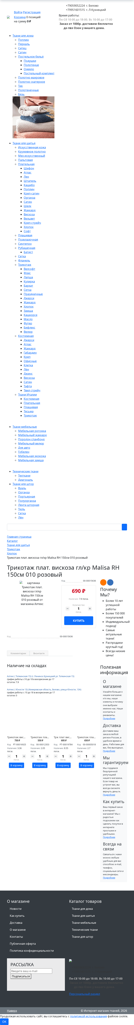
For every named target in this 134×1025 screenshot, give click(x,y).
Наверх (12, 1011)
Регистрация (31, 12)
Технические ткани (85, 930)
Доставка (16, 923)
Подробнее (109, 718)
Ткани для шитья (83, 916)
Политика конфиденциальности (32, 951)
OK (4, 1022)
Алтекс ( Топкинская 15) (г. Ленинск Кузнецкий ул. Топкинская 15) (40, 676)
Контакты (16, 937)
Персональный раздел (84, 994)
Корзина (20, 17)
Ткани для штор (82, 937)
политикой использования (88, 1016)
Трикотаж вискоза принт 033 (24, 737)
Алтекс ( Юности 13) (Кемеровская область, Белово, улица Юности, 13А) (44, 689)
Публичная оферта (23, 944)
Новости (15, 909)
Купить (78, 621)
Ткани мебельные (84, 923)
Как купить (17, 916)
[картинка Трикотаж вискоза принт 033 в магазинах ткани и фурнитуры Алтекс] (16, 722)
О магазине (18, 930)
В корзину (16, 765)
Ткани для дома (82, 909)
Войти (18, 12)
